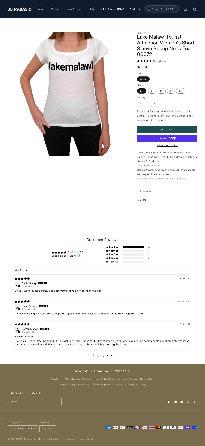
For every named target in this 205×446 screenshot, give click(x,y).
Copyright (83, 384)
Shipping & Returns (81, 379)
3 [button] (103, 355)
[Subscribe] (58, 401)
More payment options (167, 145)
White (143, 79)
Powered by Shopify (36, 439)
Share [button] (143, 199)
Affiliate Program (101, 384)
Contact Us (146, 379)
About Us (56, 379)
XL (180, 91)
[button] (145, 61)
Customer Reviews (127, 379)
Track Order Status (104, 379)
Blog (144, 384)
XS (141, 91)
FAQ (65, 379)
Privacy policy (69, 439)
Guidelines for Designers (126, 384)
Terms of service (86, 439)
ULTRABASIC (21, 439)
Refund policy (54, 439)
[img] (22, 278)
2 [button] (98, 355)
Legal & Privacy (67, 384)
